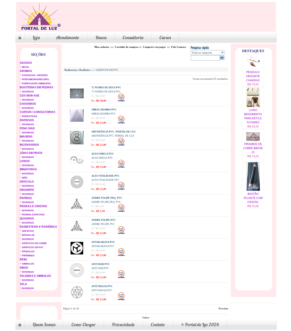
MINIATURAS (28, 169)
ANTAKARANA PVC (103, 242)
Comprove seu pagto (154, 47)
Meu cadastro (101, 47)
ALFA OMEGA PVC (102, 153)
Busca (100, 37)
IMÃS (25, 177)
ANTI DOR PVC (100, 264)
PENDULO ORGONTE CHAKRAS (253, 76)
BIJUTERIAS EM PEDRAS (36, 87)
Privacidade (123, 324)
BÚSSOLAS (28, 235)
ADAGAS (26, 62)
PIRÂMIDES (28, 255)
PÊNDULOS (28, 251)
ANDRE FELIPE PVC (103, 220)
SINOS (24, 267)
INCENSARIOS (29, 144)
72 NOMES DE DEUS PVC (106, 87)
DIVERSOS (28, 91)
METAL (25, 67)
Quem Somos (44, 324)
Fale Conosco (178, 47)
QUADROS (27, 218)
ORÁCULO (27, 181)
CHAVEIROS (28, 103)
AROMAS (26, 71)
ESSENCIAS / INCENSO (35, 75)
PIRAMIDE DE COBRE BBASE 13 (253, 148)
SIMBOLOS (28, 263)
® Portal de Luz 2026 (200, 324)
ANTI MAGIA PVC (102, 286)
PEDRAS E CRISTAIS (33, 206)
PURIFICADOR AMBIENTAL (36, 83)
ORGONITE (27, 189)
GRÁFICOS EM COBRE (34, 243)
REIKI (23, 259)
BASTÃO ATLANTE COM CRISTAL (253, 198)
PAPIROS (26, 198)
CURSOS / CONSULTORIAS (37, 112)
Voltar (145, 317)
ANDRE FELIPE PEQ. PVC (106, 197)
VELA (23, 284)
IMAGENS (26, 136)
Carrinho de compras (126, 47)
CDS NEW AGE (29, 95)
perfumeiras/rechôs (35, 79)
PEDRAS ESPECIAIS (33, 214)
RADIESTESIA (29, 116)
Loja (36, 37)
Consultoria (133, 37)
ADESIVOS (28, 231)
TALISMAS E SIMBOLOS (35, 276)
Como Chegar (83, 324)
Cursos (165, 37)
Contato (158, 324)
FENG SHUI (27, 128)
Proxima (223, 308)
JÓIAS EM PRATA (31, 153)
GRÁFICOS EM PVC (32, 247)
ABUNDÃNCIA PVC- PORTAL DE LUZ (113, 131)
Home (19, 38)
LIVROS (25, 161)
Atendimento (67, 37)
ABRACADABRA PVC (104, 109)
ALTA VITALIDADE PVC (105, 175)
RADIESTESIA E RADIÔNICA (38, 226)
